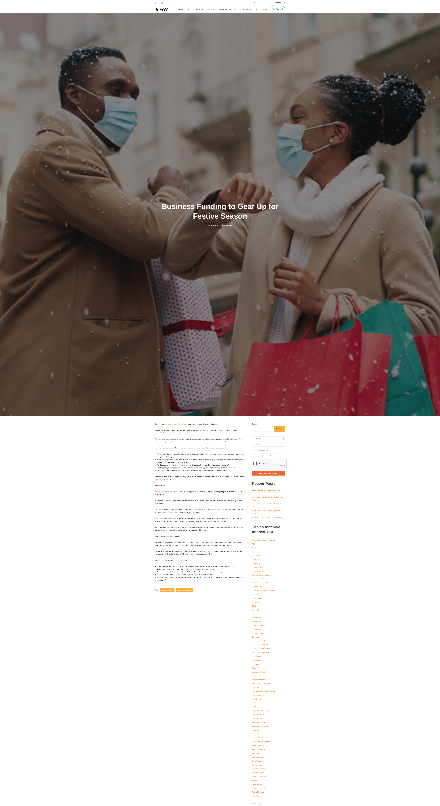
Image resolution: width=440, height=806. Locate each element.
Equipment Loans (258, 680)
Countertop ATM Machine (261, 645)
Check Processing (258, 614)
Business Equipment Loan (261, 575)
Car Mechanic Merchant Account (264, 590)
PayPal (254, 780)
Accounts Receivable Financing (263, 540)
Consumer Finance (259, 633)
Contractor (256, 637)
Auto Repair (256, 556)
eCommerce (256, 664)
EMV (253, 676)
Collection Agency (258, 625)
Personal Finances (258, 788)
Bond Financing (257, 567)
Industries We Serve (228, 9)
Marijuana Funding (259, 722)
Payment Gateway (258, 769)
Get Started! (277, 9)
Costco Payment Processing (262, 641)
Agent (254, 552)
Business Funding (167, 590)
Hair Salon (256, 687)
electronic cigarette (259, 672)
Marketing (255, 730)
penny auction (257, 784)
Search (254, 424)
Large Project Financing (260, 711)
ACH (253, 544)
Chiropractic (256, 618)
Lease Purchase (258, 714)
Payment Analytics (258, 765)
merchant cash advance (164, 492)
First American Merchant (261, 683)
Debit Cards (256, 660)
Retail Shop (256, 804)
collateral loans (257, 621)
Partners (246, 9)
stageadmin (214, 225)
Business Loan (257, 587)
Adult (254, 548)
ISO (253, 703)
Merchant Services (205, 9)
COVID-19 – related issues (261, 649)
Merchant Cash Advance (261, 742)
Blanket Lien (256, 563)
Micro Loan (256, 753)
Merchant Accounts (259, 738)
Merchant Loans (258, 745)
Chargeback (256, 610)
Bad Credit (256, 559)
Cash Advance (257, 598)
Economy (255, 668)
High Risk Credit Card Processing (264, 691)
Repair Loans (257, 796)
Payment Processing (259, 776)
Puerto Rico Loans (258, 792)
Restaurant (256, 800)
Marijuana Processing (260, 726)
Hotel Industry (257, 699)
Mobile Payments (258, 757)
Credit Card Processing (260, 652)
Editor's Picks (260, 9)
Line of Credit (257, 718)
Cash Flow (256, 602)
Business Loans (184, 9)
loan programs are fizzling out (175, 424)
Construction (256, 629)
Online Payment (258, 761)
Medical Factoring (258, 734)
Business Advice (258, 571)
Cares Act (255, 594)
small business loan (184, 590)
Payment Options (258, 773)
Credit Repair (257, 656)
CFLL (254, 606)
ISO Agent (255, 707)
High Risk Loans (258, 695)
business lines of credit (260, 583)
